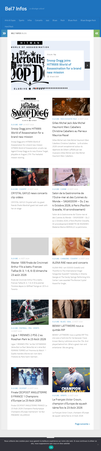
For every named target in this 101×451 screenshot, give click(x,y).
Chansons (65, 259)
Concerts (38, 20)
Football (23, 328)
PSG (30, 328)
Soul (69, 322)
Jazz (47, 20)
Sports (21, 20)
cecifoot (23, 388)
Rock (63, 20)
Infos (30, 20)
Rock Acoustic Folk (59, 52)
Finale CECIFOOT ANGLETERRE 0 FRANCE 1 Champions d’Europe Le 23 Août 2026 (29, 396)
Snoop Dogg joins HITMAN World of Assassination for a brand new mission (27, 132)
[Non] (98, 444)
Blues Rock (72, 20)
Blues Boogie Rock (88, 20)
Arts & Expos (10, 20)
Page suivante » (82, 424)
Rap (20, 125)
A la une (49, 52)
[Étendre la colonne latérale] (4, 33)
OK (51, 447)
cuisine (64, 189)
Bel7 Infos (16, 9)
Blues (55, 20)
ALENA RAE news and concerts (70, 262)
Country (23, 189)
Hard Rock (9, 26)
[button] (34, 88)
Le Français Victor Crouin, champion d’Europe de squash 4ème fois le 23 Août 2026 (69, 403)
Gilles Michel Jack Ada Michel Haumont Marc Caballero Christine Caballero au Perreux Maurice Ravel (62, 66)
